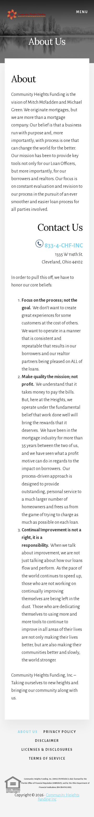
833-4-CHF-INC (64, 245)
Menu (82, 12)
